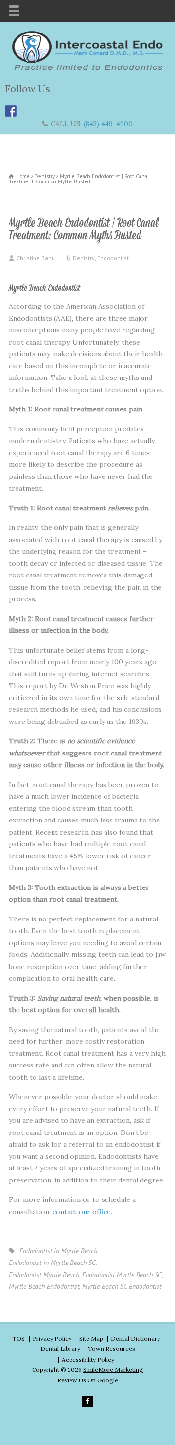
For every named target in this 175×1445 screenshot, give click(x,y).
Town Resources (111, 1348)
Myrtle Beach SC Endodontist (121, 1286)
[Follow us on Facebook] (11, 111)
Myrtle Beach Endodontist (44, 1286)
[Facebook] (87, 1401)
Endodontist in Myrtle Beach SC (52, 1262)
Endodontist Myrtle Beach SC (122, 1274)
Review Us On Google (87, 1380)
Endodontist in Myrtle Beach (58, 1251)
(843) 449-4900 (108, 123)
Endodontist (113, 258)
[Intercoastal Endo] (87, 68)
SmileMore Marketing (113, 1369)
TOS (18, 1338)
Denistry (84, 258)
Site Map (91, 1338)
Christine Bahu (36, 258)
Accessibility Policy (88, 1359)
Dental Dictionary (135, 1338)
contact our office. (82, 1211)
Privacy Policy (52, 1338)
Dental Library (60, 1348)
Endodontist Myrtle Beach (44, 1274)
